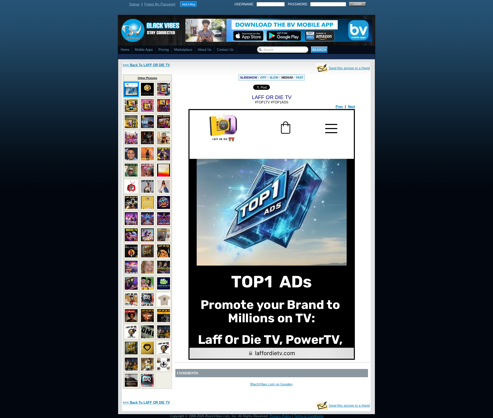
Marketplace (183, 50)
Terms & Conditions (308, 416)
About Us (205, 50)
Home (125, 50)
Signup (134, 4)
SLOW (274, 77)
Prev (339, 107)
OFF (263, 77)
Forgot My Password (159, 4)
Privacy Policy (280, 416)
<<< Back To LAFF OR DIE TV (146, 65)
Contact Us (225, 50)
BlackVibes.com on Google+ (271, 384)
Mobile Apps (144, 50)
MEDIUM (287, 77)
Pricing (163, 50)
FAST (299, 77)
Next (351, 107)
